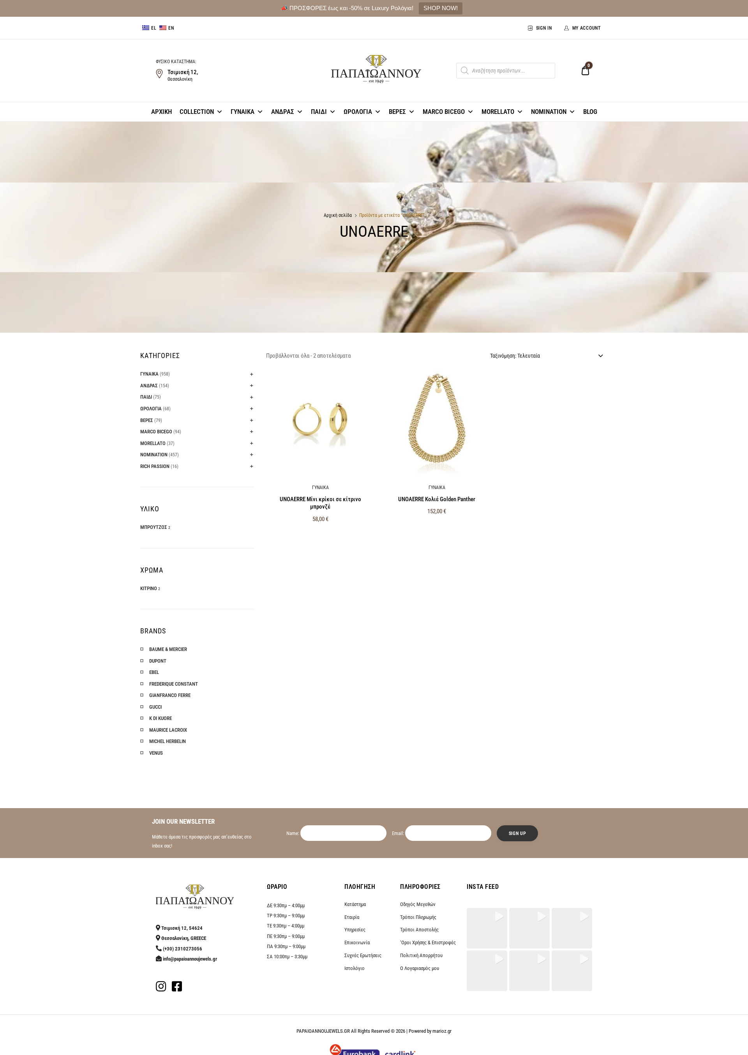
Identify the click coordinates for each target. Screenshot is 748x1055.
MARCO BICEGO (444, 111)
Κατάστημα (355, 904)
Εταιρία (351, 917)
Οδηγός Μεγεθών (418, 904)
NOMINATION (548, 111)
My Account (586, 28)
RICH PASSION (154, 466)
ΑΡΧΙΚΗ (161, 111)
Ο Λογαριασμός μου (419, 968)
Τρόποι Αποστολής (419, 930)
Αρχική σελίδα (338, 215)
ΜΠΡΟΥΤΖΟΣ (153, 527)
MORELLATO (498, 111)
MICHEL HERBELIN (167, 741)
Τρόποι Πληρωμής (418, 917)
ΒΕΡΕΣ (397, 111)
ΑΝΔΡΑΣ (282, 111)
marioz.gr (442, 1031)
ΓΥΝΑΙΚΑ (242, 111)
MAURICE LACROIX (168, 730)
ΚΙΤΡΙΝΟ (148, 588)
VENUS (156, 753)
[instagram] (161, 988)
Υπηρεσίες (354, 930)
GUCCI (155, 707)
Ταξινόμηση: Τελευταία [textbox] (515, 356)
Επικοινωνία (357, 942)
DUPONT (157, 661)
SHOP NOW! (440, 8)
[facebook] (177, 988)
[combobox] (546, 355)
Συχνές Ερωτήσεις (362, 955)
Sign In (544, 28)
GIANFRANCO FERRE (170, 695)
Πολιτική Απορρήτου (421, 955)
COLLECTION (197, 111)
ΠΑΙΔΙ (319, 111)
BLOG (590, 111)
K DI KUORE (160, 718)
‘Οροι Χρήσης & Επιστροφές (428, 942)
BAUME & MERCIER (168, 649)
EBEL (154, 672)
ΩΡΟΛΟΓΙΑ (358, 111)
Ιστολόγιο (354, 968)
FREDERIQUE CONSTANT (173, 684)
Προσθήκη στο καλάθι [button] (320, 536)
